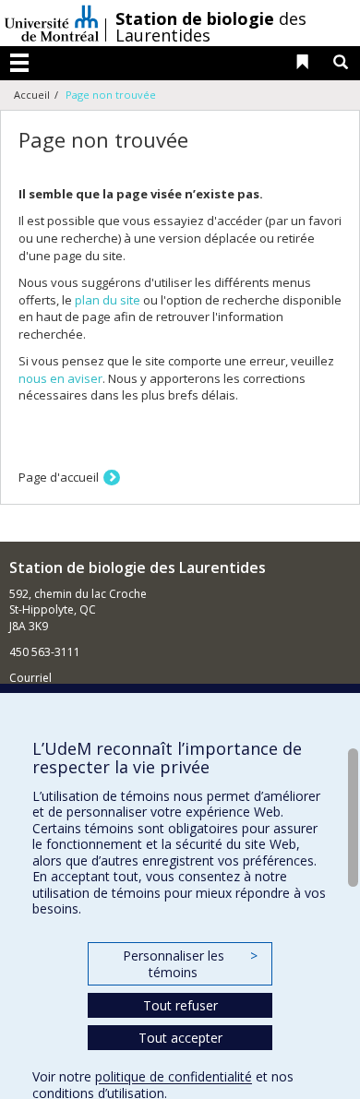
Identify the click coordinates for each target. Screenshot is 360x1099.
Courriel (30, 678)
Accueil (32, 95)
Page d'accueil (58, 477)
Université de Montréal (52, 23)
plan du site (107, 300)
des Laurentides (210, 26)
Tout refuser (180, 1005)
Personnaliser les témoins (190, 964)
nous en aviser (60, 378)
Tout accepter (180, 1037)
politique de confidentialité (173, 1076)
